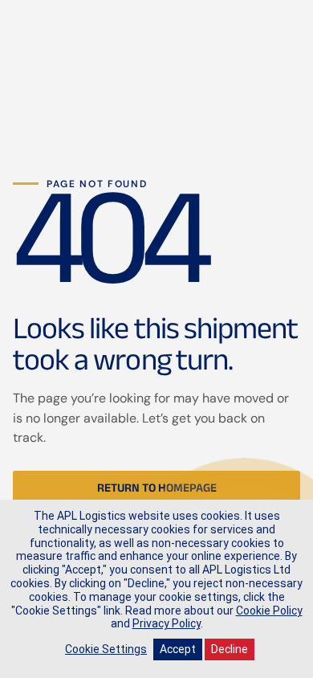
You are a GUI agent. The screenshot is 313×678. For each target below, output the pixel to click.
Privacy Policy (166, 623)
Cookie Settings (106, 649)
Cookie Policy (269, 610)
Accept (178, 649)
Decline (229, 649)
